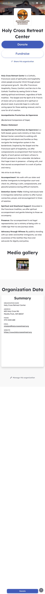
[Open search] (33, 3)
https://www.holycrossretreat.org (18, 332)
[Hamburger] (41, 3)
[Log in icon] (37, 3)
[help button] (41, 590)
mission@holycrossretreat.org (16, 326)
